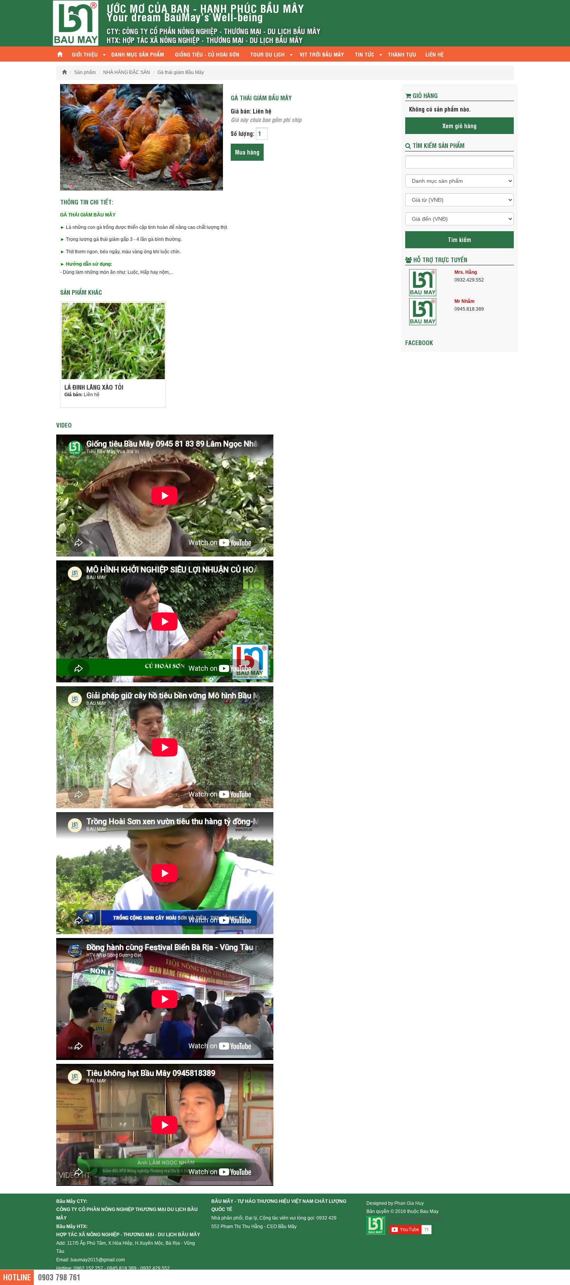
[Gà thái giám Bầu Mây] (141, 136)
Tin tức (365, 54)
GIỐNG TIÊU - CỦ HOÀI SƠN (207, 54)
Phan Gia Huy (409, 1203)
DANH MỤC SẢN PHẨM (137, 54)
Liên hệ (434, 54)
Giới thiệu (85, 54)
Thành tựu (402, 54)
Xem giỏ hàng (459, 126)
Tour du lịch (267, 54)
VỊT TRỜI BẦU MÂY (322, 54)
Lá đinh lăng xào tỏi (93, 387)
